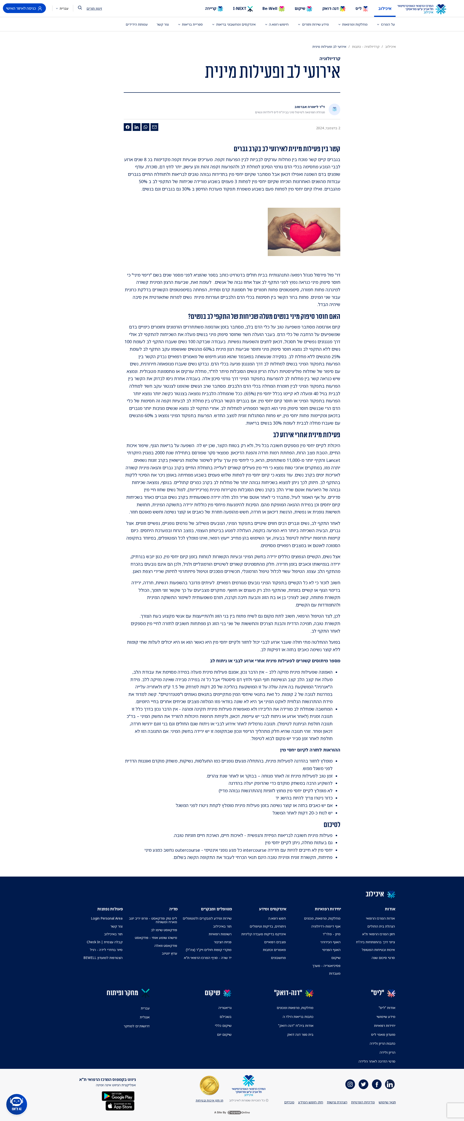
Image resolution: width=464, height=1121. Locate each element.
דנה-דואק (331, 8)
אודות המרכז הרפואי (380, 918)
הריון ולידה (387, 1052)
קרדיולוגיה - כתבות (365, 46)
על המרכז (388, 24)
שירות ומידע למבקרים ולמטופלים (207, 918)
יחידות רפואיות (384, 1025)
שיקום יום (224, 1034)
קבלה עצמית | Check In (105, 942)
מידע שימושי (386, 1016)
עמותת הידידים (137, 24)
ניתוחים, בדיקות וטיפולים (268, 926)
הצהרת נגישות (337, 1102)
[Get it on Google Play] (118, 1095)
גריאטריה (225, 1007)
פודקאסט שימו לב (164, 930)
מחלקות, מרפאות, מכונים (322, 918)
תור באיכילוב (222, 926)
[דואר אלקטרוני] (154, 127)
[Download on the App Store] (120, 1105)
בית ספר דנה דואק (300, 1034)
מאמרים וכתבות (274, 949)
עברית (63, 8)
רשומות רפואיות (220, 934)
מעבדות (335, 973)
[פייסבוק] (127, 127)
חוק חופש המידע (310, 1102)
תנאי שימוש (387, 1102)
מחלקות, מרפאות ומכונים (295, 1007)
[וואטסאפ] (145, 127)
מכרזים (289, 1102)
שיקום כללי (223, 1025)
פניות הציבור (223, 942)
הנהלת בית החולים (381, 926)
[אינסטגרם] (350, 1084)
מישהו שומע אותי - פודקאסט (156, 937)
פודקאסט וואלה (165, 945)
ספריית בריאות (192, 24)
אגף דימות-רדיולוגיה (326, 926)
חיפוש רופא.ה (279, 24)
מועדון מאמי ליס (383, 1034)
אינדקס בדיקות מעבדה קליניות (263, 934)
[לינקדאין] (136, 127)
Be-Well (270, 8)
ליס (358, 8)
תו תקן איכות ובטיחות (209, 1100)
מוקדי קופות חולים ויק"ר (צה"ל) (209, 949)
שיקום (300, 8)
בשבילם (226, 1016)
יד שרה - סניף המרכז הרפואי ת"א (208, 957)
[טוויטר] (363, 1084)
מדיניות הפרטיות (363, 1102)
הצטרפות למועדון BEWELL (103, 957)
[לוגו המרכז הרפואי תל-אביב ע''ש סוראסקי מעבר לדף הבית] (425, 9)
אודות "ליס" (387, 1007)
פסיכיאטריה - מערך (326, 965)
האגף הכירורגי (330, 942)
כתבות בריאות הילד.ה (298, 1016)
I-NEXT (240, 8)
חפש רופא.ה (277, 918)
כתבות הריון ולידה (382, 1043)
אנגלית (145, 1017)
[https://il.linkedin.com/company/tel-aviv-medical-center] (390, 1084)
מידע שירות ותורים (315, 24)
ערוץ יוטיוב (169, 953)
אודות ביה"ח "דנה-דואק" (295, 1025)
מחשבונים (278, 957)
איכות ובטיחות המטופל (378, 949)
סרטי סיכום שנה (383, 957)
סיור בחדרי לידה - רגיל (106, 949)
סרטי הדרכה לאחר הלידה (377, 1061)
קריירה (211, 8)
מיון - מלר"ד (332, 934)
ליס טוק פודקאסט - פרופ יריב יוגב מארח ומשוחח (153, 920)
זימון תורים (94, 8)
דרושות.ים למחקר (137, 1026)
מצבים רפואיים (275, 942)
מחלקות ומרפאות (355, 24)
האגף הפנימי (331, 949)
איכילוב (385, 8)
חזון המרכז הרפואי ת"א (378, 934)
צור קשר (163, 24)
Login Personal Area (107, 918)
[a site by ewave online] (232, 1112)
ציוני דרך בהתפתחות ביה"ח (375, 942)
